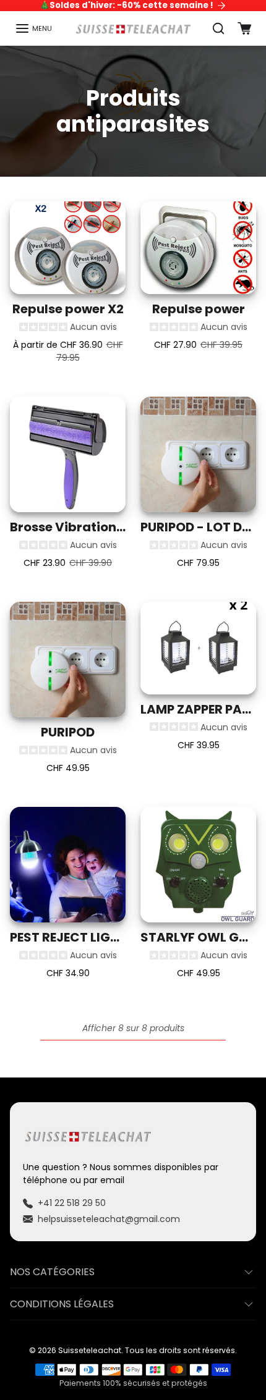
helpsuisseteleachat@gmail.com (109, 1219)
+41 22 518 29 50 (72, 1203)
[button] (33, 28)
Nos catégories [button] (52, 1272)
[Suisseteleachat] (133, 28)
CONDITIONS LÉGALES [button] (62, 1304)
